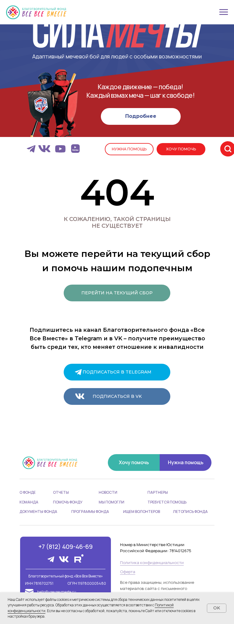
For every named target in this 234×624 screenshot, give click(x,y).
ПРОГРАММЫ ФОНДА (90, 511)
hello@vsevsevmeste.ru (56, 591)
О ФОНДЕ (28, 492)
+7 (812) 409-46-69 (65, 546)
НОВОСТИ (108, 492)
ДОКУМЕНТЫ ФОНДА (38, 511)
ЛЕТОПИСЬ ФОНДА (190, 511)
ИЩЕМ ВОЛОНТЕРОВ (141, 511)
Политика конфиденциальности (152, 562)
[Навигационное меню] (223, 12)
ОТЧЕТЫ (61, 492)
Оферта (127, 571)
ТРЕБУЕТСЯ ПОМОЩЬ (166, 502)
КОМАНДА (29, 502)
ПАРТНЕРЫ (157, 492)
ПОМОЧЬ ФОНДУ (68, 502)
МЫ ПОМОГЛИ (111, 502)
